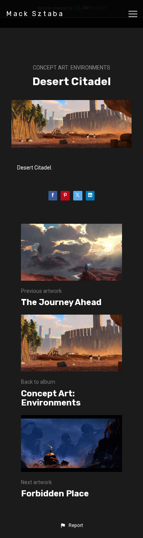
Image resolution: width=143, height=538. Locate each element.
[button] (71, 525)
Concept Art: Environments (71, 68)
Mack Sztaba (35, 14)
